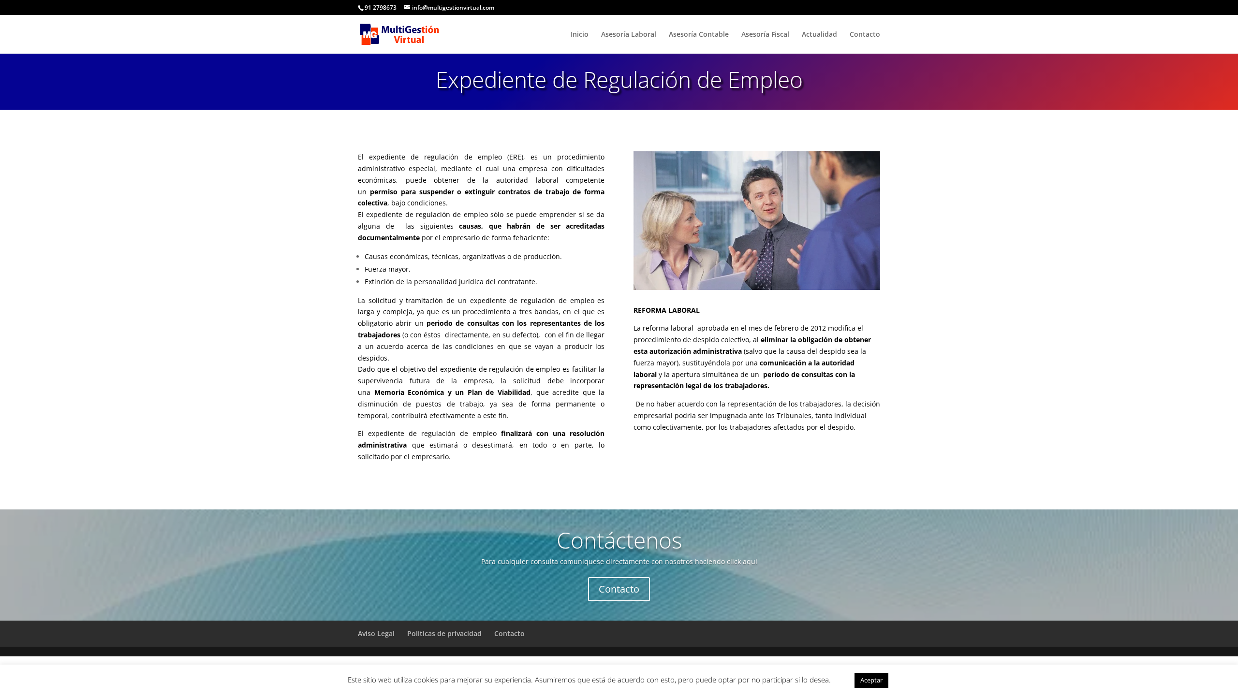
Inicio (580, 35)
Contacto (865, 35)
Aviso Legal (376, 633)
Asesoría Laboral (628, 35)
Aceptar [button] (871, 680)
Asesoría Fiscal (765, 35)
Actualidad (819, 35)
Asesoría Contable (699, 35)
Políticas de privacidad (444, 633)
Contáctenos (619, 540)
